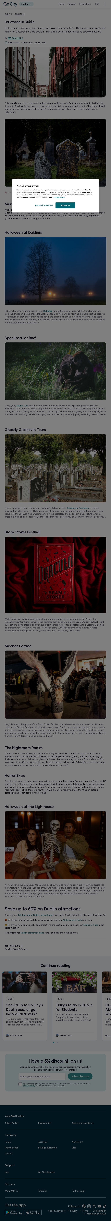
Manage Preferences (44, 205)
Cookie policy (59, 197)
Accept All (65, 205)
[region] (55, 196)
